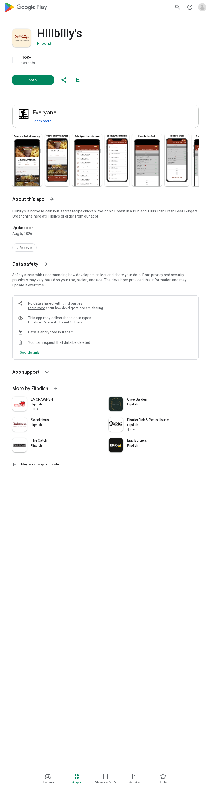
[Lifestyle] (24, 247)
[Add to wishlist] (78, 80)
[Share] (64, 80)
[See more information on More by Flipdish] (55, 388)
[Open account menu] (202, 7)
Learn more (42, 121)
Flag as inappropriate (35, 464)
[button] (27, 160)
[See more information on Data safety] (45, 264)
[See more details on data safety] (30, 352)
